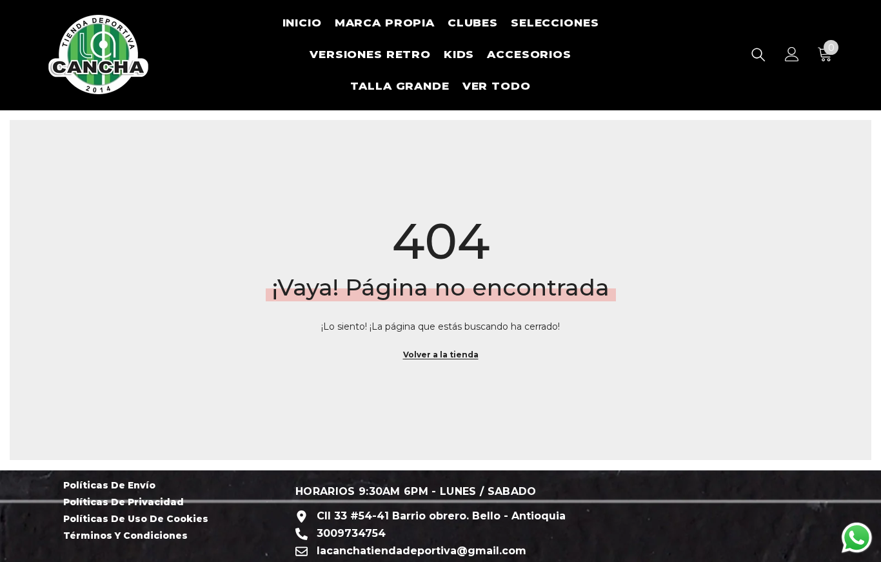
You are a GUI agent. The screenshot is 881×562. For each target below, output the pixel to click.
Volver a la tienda (441, 354)
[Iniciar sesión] (792, 54)
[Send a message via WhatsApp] (857, 538)
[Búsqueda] (758, 54)
